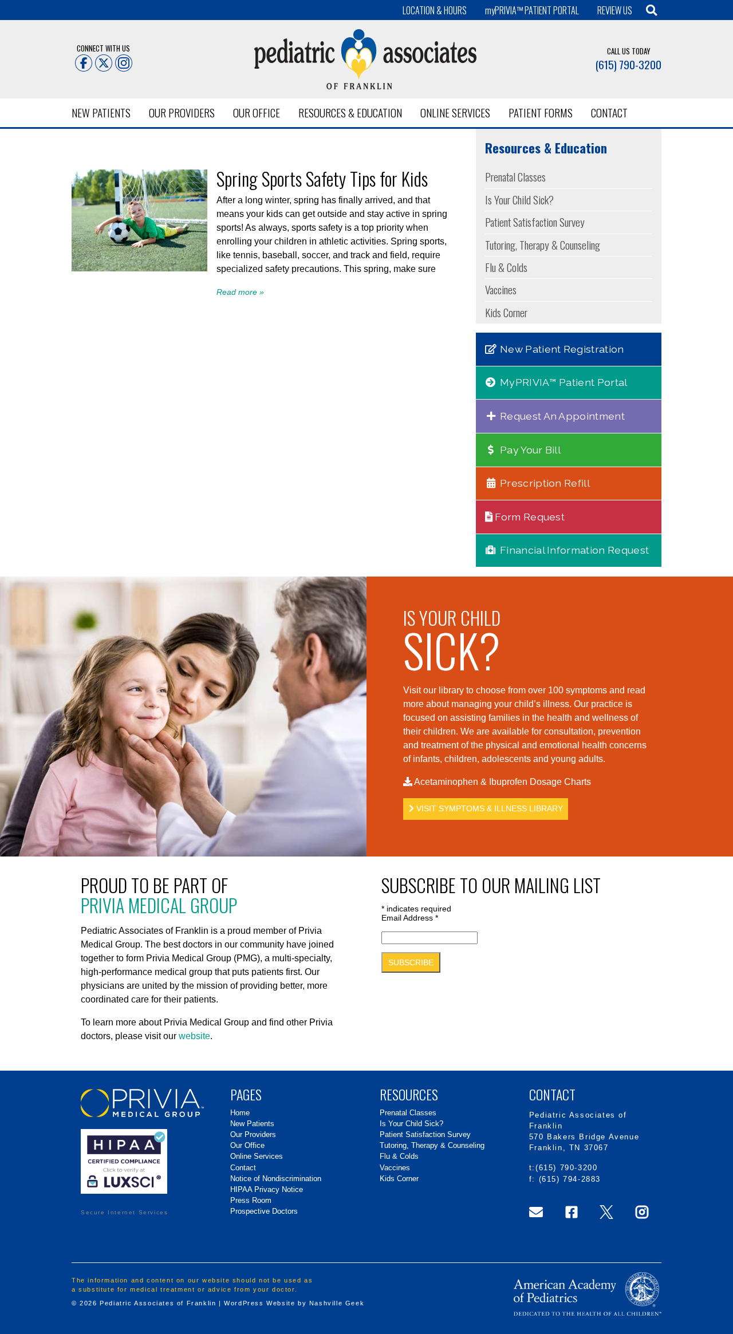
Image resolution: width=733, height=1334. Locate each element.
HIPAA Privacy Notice (266, 1189)
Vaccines (501, 289)
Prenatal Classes (515, 176)
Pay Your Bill (529, 450)
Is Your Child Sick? (519, 199)
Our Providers (182, 112)
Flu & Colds (506, 267)
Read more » (240, 292)
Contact (609, 112)
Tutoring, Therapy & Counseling (542, 244)
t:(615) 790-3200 (563, 1167)
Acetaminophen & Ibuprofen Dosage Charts (501, 782)
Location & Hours (435, 10)
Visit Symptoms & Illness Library (488, 808)
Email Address (409, 917)
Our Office (256, 112)
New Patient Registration (561, 349)
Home (240, 1112)
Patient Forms (541, 112)
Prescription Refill (544, 483)
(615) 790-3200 (628, 64)
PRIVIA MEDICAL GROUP (159, 904)
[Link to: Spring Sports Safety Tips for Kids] (139, 268)
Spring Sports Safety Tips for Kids (322, 178)
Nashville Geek (336, 1303)
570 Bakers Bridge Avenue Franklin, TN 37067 (584, 1142)
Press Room (250, 1200)
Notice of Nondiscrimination (275, 1178)
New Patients (101, 112)
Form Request (528, 517)
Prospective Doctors (264, 1211)
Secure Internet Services (124, 1212)
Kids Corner (506, 312)
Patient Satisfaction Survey (535, 222)
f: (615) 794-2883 (565, 1179)
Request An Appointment (561, 416)
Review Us (614, 10)
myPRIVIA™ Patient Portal (563, 382)
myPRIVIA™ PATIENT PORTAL (532, 10)
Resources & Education (350, 112)
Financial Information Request (573, 550)
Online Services (455, 112)
